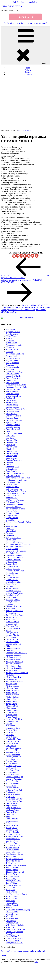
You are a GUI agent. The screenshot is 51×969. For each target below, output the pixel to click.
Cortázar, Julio (11, 456)
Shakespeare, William (14, 836)
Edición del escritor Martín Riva (25, 2)
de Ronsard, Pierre (13, 502)
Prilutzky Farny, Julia (14, 790)
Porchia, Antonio (12, 783)
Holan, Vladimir (12, 588)
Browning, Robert (13, 411)
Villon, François (12, 905)
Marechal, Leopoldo (14, 668)
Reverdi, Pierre (12, 803)
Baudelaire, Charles (13, 376)
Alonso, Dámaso (12, 349)
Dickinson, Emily (13, 513)
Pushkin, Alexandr (13, 794)
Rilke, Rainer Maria (13, 808)
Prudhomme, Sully (13, 792)
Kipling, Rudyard (13, 628)
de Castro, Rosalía (13, 476)
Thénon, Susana (12, 867)
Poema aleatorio (25, 17)
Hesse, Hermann (12, 584)
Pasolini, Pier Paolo (13, 739)
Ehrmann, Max (12, 526)
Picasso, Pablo (11, 761)
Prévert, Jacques (12, 788)
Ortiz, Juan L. (11, 732)
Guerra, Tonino (12, 575)
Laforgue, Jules (12, 633)
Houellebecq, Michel (14, 595)
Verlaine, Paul (11, 898)
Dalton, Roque (11, 469)
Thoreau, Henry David (15, 872)
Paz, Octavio (11, 746)
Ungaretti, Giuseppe (14, 885)
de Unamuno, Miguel (14, 504)
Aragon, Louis (11, 356)
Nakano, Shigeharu (13, 710)
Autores (28, 70)
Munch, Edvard (24, 130)
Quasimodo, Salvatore (14, 799)
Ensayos (9, 533)
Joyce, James (11, 613)
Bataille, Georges (12, 374)
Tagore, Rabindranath (14, 859)
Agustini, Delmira (13, 332)
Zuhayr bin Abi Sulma (14, 943)
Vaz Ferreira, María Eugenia (17, 894)
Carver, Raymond (13, 429)
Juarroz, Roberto (12, 617)
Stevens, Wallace (12, 847)
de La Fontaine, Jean (14, 489)
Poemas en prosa (12, 774)
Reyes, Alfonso (12, 805)
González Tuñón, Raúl (15, 571)
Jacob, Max (10, 608)
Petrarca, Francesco (13, 757)
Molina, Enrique (12, 697)
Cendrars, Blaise (12, 440)
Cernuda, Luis (11, 442)
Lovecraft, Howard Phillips (16, 653)
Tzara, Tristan (11, 883)
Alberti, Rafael (11, 343)
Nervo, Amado (12, 717)
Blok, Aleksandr (12, 394)
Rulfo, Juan (10, 814)
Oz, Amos (10, 735)
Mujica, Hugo (11, 704)
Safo (8, 823)
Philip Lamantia (12, 759)
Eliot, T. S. (10, 529)
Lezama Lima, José (13, 644)
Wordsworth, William (14, 932)
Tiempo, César (11, 874)
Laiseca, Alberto (12, 635)
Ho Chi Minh (11, 586)
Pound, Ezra (11, 785)
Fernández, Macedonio (15, 546)
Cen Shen (10, 438)
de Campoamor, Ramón (15, 473)
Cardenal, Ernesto (13, 425)
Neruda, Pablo (11, 715)
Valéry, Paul (10, 890)
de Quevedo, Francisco (15, 500)
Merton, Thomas (12, 686)
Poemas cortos (11, 772)
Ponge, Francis (12, 781)
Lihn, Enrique (11, 650)
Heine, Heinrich (12, 580)
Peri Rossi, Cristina (13, 748)
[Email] (29, 256)
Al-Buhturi (10, 340)
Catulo (8, 431)
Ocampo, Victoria (13, 728)
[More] (36, 256)
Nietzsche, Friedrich (14, 719)
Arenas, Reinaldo (13, 358)
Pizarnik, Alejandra (13, 766)
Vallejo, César (11, 892)
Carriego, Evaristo (13, 427)
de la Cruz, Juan (12, 487)
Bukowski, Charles (13, 416)
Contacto (28, 74)
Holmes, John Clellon (14, 593)
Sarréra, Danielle (12, 832)
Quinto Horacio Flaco (14, 801)
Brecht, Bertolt (11, 400)
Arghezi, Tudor (12, 360)
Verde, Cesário (11, 896)
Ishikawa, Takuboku (14, 606)
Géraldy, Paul (11, 564)
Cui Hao (9, 462)
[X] (25, 256)
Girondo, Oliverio (13, 569)
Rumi (8, 816)
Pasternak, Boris (12, 741)
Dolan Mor (10, 520)
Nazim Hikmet (11, 712)
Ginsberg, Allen (12, 566)
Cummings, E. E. (12, 467)
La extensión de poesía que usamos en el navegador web (23, 951)
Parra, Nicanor (11, 737)
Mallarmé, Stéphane (14, 664)
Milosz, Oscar (11, 693)
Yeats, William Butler (14, 936)
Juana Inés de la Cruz (14, 615)
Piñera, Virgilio (12, 763)
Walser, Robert (11, 914)
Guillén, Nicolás (12, 577)
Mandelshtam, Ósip (13, 666)
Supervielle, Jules (13, 852)
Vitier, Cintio (11, 907)
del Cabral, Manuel (13, 507)
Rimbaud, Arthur (12, 810)
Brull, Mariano (11, 414)
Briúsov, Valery (12, 405)
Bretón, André (11, 402)
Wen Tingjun (11, 921)
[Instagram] (21, 256)
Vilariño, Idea (11, 903)
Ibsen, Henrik (11, 602)
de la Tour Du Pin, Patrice (16, 491)
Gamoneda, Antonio (14, 555)
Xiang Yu (9, 934)
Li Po (8, 646)
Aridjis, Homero (12, 363)
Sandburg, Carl (12, 830)
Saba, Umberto (12, 819)
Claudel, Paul (11, 449)
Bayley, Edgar (11, 380)
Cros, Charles (11, 458)
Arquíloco (10, 365)
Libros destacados (13, 648)
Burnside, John (12, 418)
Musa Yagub (11, 708)
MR (36, 962)
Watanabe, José (12, 918)
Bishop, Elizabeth (13, 389)
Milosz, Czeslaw (12, 690)
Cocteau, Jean (11, 451)
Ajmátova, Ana (12, 334)
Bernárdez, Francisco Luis (16, 387)
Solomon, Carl (11, 843)
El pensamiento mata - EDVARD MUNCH (18, 307)
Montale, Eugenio (13, 699)
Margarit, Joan (11, 670)
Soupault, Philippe (13, 845)
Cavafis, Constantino (14, 433)
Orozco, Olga (11, 730)
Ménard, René (11, 684)
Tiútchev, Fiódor (12, 876)
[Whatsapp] (17, 256)
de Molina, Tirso (12, 495)
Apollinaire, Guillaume (15, 354)
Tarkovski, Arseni (13, 861)
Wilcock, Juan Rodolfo (15, 925)
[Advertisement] (25, 102)
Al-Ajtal (9, 338)
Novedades (10, 726)
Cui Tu (8, 464)
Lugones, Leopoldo (13, 655)
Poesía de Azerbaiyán (14, 777)
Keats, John (10, 619)
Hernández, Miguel (13, 582)
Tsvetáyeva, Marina (13, 881)
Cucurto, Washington (14, 460)
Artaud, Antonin (12, 367)
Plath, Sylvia (11, 768)
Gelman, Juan (11, 562)
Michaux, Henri (12, 688)
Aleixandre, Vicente (14, 345)
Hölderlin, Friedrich (13, 591)
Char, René (10, 445)
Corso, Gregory (12, 453)
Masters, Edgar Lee (13, 677)
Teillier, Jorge (11, 863)
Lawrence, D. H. (12, 639)
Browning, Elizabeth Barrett (17, 409)
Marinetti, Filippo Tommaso (17, 673)
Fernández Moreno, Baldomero (18, 544)
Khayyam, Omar (12, 626)
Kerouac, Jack (11, 624)
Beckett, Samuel (12, 383)
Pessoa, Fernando (13, 755)
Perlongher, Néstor (13, 750)
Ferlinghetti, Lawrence (15, 542)
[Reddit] (32, 256)
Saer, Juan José (12, 821)
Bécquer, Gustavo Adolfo (16, 385)
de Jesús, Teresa (12, 484)
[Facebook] (14, 256)
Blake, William (12, 391)
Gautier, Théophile (13, 560)
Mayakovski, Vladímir (15, 681)
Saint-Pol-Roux (12, 825)
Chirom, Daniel (12, 447)
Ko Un (8, 631)
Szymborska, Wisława (14, 854)
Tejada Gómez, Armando (16, 865)
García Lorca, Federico (15, 557)
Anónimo (9, 352)
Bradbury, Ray (11, 398)
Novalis (9, 724)
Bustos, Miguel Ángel (14, 420)
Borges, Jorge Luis (13, 396)
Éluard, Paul (11, 531)
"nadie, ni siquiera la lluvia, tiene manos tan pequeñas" (25, 23)
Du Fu (8, 524)
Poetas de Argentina (14, 779)
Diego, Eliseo (11, 515)
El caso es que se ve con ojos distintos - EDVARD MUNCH (25, 308)
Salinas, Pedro (11, 828)
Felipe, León (11, 540)
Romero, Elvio (11, 812)
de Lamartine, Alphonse (15, 493)
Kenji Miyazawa (12, 622)
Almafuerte (10, 347)
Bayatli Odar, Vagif (13, 378)
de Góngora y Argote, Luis (16, 480)
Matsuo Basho (11, 679)
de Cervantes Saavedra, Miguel (18, 478)
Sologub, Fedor (12, 841)
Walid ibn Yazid (12, 912)
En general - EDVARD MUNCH (35, 305)
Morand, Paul (11, 701)
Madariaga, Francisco (14, 662)
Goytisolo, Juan (12, 573)
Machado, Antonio (13, 657)
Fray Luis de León (13, 553)
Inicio (28, 68)
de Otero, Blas (11, 498)
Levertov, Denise (12, 642)
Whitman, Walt (12, 923)
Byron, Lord (11, 422)
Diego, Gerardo (12, 518)
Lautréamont (11, 637)
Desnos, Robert (12, 511)
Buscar (28, 72)
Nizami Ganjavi (12, 721)
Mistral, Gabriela (12, 695)
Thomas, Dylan (12, 870)
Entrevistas (10, 535)
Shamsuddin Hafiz (13, 839)
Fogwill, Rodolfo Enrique (16, 551)
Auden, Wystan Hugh (14, 371)
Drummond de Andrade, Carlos (18, 522)
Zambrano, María (13, 940)
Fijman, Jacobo (12, 549)
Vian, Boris (10, 901)
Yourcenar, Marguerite (14, 938)
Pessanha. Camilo (13, 752)
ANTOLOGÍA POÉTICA (11, 6)
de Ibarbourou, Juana (14, 482)
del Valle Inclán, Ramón (15, 509)
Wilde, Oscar (11, 927)
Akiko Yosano (11, 336)
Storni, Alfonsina (12, 850)
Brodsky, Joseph (12, 407)
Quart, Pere (10, 797)
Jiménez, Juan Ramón (14, 611)
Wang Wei (10, 916)
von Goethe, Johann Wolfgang (18, 909)
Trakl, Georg (11, 878)
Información (10, 604)
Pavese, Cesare (12, 743)
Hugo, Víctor (11, 597)
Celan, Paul (10, 436)
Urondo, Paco (11, 887)
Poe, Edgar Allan (12, 770)
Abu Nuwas (10, 329)
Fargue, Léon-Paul (13, 538)
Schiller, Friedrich (13, 834)
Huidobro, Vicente (13, 600)
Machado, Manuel (13, 659)
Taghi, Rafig (11, 856)
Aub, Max (10, 369)
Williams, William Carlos (15, 929)
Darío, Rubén (11, 471)
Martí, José (10, 675)
